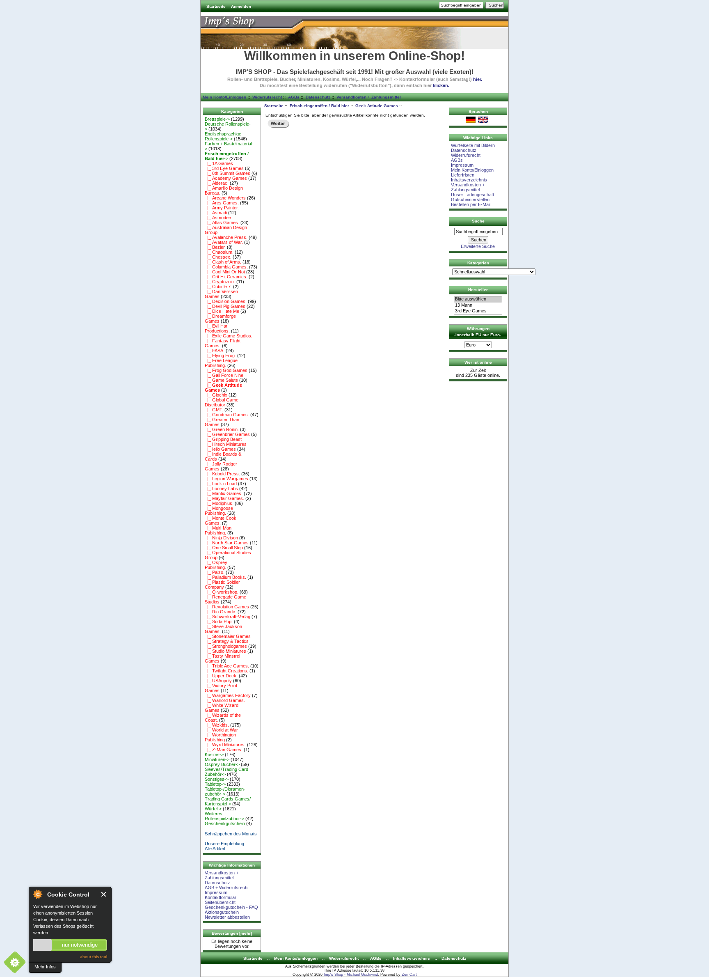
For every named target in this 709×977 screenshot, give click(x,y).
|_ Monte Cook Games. (220, 520)
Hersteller (478, 289)
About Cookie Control (37, 894)
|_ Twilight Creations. (226, 670)
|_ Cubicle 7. (218, 286)
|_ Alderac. (217, 183)
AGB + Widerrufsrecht (227, 887)
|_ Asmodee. (218, 217)
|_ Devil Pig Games (225, 306)
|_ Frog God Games (226, 370)
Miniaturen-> (217, 759)
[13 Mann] (478, 305)
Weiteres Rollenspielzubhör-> (224, 816)
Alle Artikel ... (217, 848)
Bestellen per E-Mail (470, 204)
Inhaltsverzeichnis (469, 179)
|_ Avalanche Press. (226, 237)
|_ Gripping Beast (223, 439)
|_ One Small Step (224, 547)
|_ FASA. (214, 350)
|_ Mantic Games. (223, 493)
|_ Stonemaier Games (228, 636)
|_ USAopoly (218, 680)
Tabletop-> (215, 784)
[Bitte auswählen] (478, 299)
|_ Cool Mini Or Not (225, 271)
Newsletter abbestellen (227, 917)
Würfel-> (213, 808)
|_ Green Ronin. (222, 429)
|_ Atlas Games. (222, 222)
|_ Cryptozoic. (220, 281)
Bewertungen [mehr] (232, 933)
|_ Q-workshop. (221, 591)
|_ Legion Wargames (226, 478)
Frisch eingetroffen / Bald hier (319, 105)
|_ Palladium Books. (225, 577)
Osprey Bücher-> (222, 764)
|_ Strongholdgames (226, 646)
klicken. (441, 85)
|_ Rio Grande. (220, 611)
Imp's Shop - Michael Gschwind (351, 974)
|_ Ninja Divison (221, 537)
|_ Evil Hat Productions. (217, 328)
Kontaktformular (220, 897)
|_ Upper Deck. (221, 675)
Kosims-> (214, 754)
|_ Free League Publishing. (221, 363)
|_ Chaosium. (219, 252)
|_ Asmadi (216, 212)
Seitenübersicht (220, 902)
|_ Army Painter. (222, 207)
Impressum (216, 892)
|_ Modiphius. (219, 503)
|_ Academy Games (226, 178)
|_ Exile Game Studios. (228, 335)
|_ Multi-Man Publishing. (218, 530)
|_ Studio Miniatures (225, 651)
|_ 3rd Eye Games (224, 168)
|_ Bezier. (215, 247)
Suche (478, 221)
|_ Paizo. (214, 572)
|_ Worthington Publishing (220, 737)
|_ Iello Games (220, 449)
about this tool (93, 956)
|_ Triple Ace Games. (227, 665)
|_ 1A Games (219, 163)
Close (104, 894)
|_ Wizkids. (217, 724)
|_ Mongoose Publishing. (219, 511)
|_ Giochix (216, 394)
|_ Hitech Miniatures (226, 444)
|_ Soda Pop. (219, 621)
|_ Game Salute (221, 380)
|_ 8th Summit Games (227, 173)
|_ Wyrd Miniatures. (225, 744)
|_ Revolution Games (227, 606)
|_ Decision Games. (226, 301)
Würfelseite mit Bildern (473, 145)
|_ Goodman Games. (227, 414)
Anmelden (241, 6)
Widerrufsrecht (267, 97)
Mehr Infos (45, 966)
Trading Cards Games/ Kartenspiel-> (228, 801)
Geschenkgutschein (225, 823)
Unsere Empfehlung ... (227, 843)
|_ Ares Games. (222, 202)
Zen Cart (409, 974)
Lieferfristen (462, 174)
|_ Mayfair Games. (224, 498)
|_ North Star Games (227, 542)
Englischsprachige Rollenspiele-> (223, 136)
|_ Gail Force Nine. (225, 375)
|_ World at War (221, 729)
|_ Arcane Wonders (225, 197)
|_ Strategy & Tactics (227, 641)
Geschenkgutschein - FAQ (231, 907)
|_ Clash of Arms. (223, 261)
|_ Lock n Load (221, 483)
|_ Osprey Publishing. (216, 565)
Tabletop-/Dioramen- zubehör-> (225, 791)
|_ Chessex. (218, 257)
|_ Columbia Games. (226, 266)
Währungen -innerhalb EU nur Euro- (477, 331)
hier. (477, 79)
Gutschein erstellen (470, 199)
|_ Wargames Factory (228, 695)
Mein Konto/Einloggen (224, 97)
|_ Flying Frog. (220, 355)
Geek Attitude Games (376, 105)
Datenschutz (318, 97)
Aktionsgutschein (222, 912)
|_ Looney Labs (221, 488)
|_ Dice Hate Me (222, 311)
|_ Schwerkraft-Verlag (227, 616)
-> (227, 156)
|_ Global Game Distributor (221, 402)
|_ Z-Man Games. (223, 749)
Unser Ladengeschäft (472, 194)
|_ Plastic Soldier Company (222, 584)
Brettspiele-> (217, 119)
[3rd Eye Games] (478, 311)
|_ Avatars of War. (224, 242)
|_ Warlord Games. (225, 700)
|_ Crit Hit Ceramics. (226, 276)
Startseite (216, 6)
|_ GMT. (214, 409)
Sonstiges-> (217, 779)
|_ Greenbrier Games (227, 434)
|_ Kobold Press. (222, 473)
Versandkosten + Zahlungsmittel (368, 97)
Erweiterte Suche (478, 246)
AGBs (294, 97)
